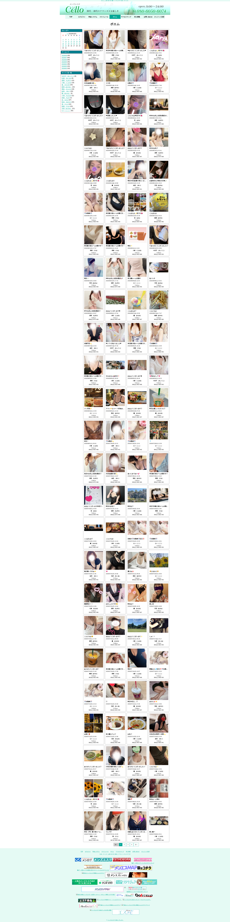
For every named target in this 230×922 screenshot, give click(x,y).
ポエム (115, 17)
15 (79, 41)
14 (77, 41)
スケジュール (104, 17)
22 (79, 44)
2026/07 (64, 57)
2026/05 (64, 62)
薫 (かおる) (66, 85)
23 (63, 46)
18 (68, 44)
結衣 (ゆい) (66, 91)
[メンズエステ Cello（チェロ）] (115, 8)
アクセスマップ (126, 17)
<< (67, 33)
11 (68, 41)
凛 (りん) (65, 104)
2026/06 (64, 60)
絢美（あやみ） (67, 87)
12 (71, 41)
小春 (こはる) (66, 82)
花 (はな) (65, 100)
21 (77, 44)
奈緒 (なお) (66, 97)
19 (71, 44)
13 (74, 41)
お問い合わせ (148, 17)
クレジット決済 (159, 17)
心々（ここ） (66, 110)
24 (66, 46)
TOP (70, 17)
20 (74, 44)
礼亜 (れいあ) (66, 78)
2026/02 (64, 68)
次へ (136, 844)
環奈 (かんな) (66, 89)
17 (66, 44)
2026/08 (64, 55)
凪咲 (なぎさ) (66, 80)
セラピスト (81, 17)
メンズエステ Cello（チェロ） (116, 920)
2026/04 (64, 64)
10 (66, 41)
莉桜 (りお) (66, 106)
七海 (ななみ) (66, 95)
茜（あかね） (66, 93)
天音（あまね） (67, 108)
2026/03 (64, 66)
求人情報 (137, 17)
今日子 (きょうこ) (68, 76)
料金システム (93, 17)
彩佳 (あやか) (66, 102)
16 (63, 44)
